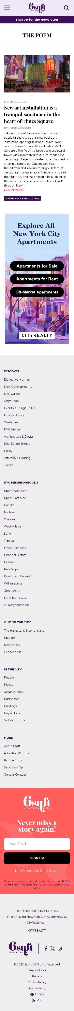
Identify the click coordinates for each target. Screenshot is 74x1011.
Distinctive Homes (17, 379)
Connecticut (12, 652)
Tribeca (9, 541)
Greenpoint (12, 590)
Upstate (9, 638)
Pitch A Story (13, 760)
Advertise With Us (16, 753)
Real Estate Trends (17, 444)
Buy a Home (13, 713)
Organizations (13, 692)
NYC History (12, 429)
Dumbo (9, 562)
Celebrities (11, 422)
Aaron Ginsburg (19, 127)
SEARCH (67, 7)
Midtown (10, 512)
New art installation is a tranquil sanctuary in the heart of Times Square (32, 114)
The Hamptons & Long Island (24, 630)
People (9, 677)
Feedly (39, 994)
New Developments (18, 386)
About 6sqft (12, 746)
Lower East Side (15, 548)
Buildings (10, 706)
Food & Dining (14, 415)
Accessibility (37, 988)
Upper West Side (15, 491)
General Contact (15, 774)
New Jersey (12, 645)
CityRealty (51, 911)
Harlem (9, 505)
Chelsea (9, 519)
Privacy (37, 976)
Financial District (15, 555)
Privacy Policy (28, 884)
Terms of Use (37, 970)
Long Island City (15, 598)
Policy (8, 451)
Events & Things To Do (22, 198)
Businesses (11, 699)
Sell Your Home (14, 720)
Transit (8, 465)
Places (8, 684)
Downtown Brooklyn (18, 576)
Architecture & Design (19, 436)
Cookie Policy (37, 982)
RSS (39, 1000)
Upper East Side (15, 498)
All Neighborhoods (16, 605)
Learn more (13, 190)
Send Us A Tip (13, 767)
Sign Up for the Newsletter (37, 19)
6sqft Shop (11, 401)
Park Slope (11, 569)
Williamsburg (13, 583)
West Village (12, 526)
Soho (7, 533)
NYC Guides (12, 394)
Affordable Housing (17, 458)
